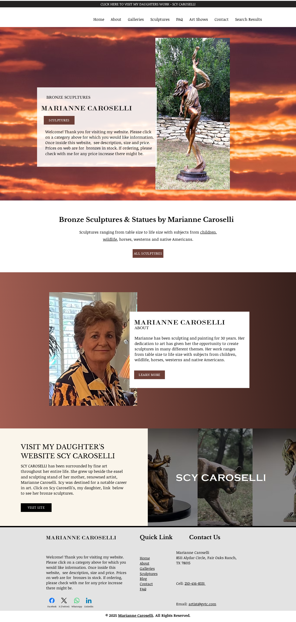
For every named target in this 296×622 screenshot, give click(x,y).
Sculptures (149, 573)
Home (145, 558)
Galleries (147, 568)
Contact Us (204, 537)
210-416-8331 (195, 583)
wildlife (110, 239)
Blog (143, 578)
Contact (146, 583)
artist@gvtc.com (202, 603)
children (208, 232)
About (144, 563)
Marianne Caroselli (135, 615)
